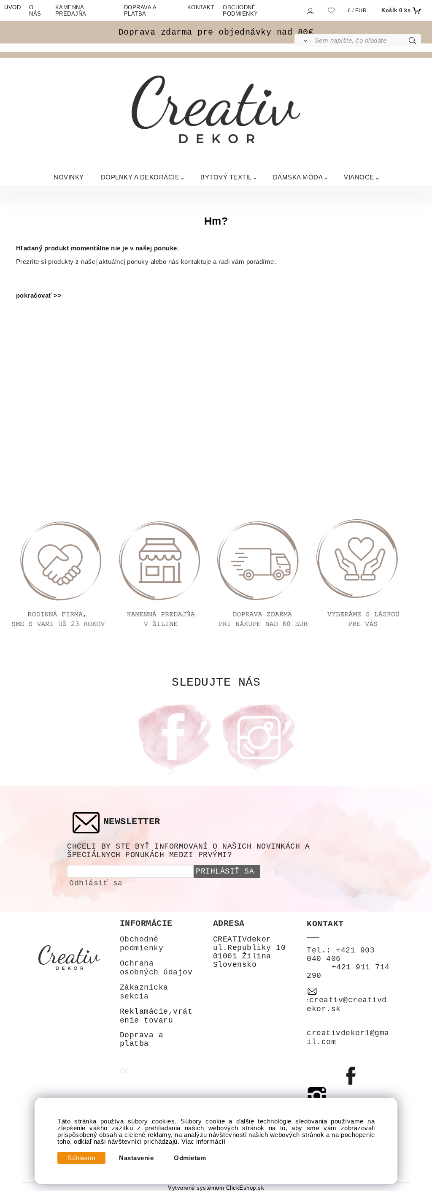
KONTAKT (201, 7)
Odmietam (190, 1158)
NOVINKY (69, 177)
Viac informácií (203, 1141)
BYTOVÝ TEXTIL (226, 177)
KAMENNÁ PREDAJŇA (70, 10)
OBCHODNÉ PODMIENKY (240, 10)
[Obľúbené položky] (331, 10)
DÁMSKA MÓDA (298, 177)
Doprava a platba (142, 1039)
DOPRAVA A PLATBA (140, 10)
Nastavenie (136, 1158)
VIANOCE (359, 177)
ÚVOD (12, 7)
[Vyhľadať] (303, 40)
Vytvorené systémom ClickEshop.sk (216, 1188)
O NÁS (35, 10)
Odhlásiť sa (96, 883)
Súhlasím (81, 1158)
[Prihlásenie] (309, 11)
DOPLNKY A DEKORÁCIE (140, 177)
